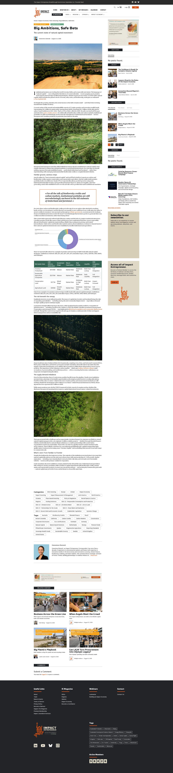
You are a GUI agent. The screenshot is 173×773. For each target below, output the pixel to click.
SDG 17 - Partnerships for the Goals (47, 508)
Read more (94, 555)
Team (35, 697)
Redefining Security (41, 597)
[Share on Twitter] (36, 478)
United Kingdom (87, 531)
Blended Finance (75, 515)
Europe (63, 492)
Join (135, 7)
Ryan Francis (121, 73)
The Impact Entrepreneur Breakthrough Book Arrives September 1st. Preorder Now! (59, 2)
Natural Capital (40, 525)
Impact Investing (41, 495)
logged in (44, 674)
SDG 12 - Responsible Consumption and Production (77, 501)
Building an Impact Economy (98, 697)
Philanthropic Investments (44, 528)
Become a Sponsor (39, 706)
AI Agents (92, 739)
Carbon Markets (81, 518)
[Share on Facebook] (36, 481)
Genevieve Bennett (44, 38)
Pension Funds (95, 525)
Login (126, 7)
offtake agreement (76, 212)
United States (40, 534)
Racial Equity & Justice (88, 498)
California (54, 518)
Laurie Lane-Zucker (44, 656)
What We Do (64, 10)
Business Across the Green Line (50, 614)
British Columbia (41, 518)
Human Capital (123, 735)
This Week (121, 108)
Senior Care (93, 735)
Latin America (82, 495)
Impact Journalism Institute (42, 713)
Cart (118, 7)
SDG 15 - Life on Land (40, 24)
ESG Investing (51, 492)
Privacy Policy (38, 704)
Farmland (73, 521)
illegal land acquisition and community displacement (85, 309)
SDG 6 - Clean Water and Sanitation (73, 508)
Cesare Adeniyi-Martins (123, 94)
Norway (84, 525)
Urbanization (107, 728)
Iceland (115, 735)
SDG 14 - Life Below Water (64, 505)
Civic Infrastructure (94, 742)
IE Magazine (57, 14)
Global (72, 492)
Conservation (95, 518)
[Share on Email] (36, 483)
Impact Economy (97, 14)
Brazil (86, 515)
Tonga (120, 742)
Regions (75, 14)
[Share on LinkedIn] (88, 38)
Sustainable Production (96, 728)
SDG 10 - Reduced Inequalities (44, 594)
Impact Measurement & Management (62, 495)
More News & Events (114, 208)
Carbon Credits (66, 518)
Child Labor (100, 739)
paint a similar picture (50, 113)
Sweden (75, 531)
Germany (84, 521)
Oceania (38, 498)
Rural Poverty (117, 739)
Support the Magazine (40, 709)
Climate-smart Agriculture (105, 735)
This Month (111, 108)
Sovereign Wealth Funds (43, 531)
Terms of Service (39, 701)
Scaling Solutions (55, 24)
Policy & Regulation (70, 498)
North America (96, 495)
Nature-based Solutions (57, 525)
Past (118, 155)
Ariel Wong (42, 622)
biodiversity (114, 742)
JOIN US (114, 282)
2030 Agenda (108, 739)
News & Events (38, 699)
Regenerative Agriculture (73, 528)
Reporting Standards (92, 528)
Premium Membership (40, 711)
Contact (103, 10)
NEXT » (121, 144)
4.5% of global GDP (40, 99)
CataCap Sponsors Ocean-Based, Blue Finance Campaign (127, 173)
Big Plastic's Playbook (45, 650)
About (73, 10)
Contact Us (120, 694)
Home (55, 10)
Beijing (115, 728)
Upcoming (111, 55)
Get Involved (83, 10)
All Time (129, 108)
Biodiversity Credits (59, 515)
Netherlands (73, 525)
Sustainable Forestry (61, 531)
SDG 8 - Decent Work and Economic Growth (49, 511)
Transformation (101, 746)
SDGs (67, 14)
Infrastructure (133, 742)
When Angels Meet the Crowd (84, 614)
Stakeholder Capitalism (74, 511)
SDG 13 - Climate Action (43, 505)
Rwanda (92, 746)
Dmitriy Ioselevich (122, 84)
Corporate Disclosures (42, 521)
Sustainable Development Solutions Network (101, 732)
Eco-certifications (60, 521)
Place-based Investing (52, 498)
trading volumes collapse (86, 368)
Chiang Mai (129, 732)
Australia (44, 515)
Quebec (59, 528)
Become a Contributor (68, 704)
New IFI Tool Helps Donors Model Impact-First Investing (128, 195)
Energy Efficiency (119, 732)
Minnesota (109, 746)
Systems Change (92, 511)
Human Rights (133, 735)
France (126, 742)
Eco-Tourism (105, 742)
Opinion (84, 14)
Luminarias (92, 694)
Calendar (94, 10)
